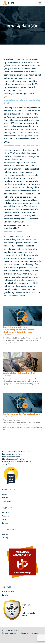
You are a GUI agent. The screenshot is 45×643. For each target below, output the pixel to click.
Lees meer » (7, 347)
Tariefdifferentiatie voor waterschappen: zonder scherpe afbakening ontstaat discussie (18, 330)
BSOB (7, 96)
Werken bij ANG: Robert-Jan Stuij (19, 373)
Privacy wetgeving (9, 633)
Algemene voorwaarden (29, 633)
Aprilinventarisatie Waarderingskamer (21, 414)
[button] (40, 3)
